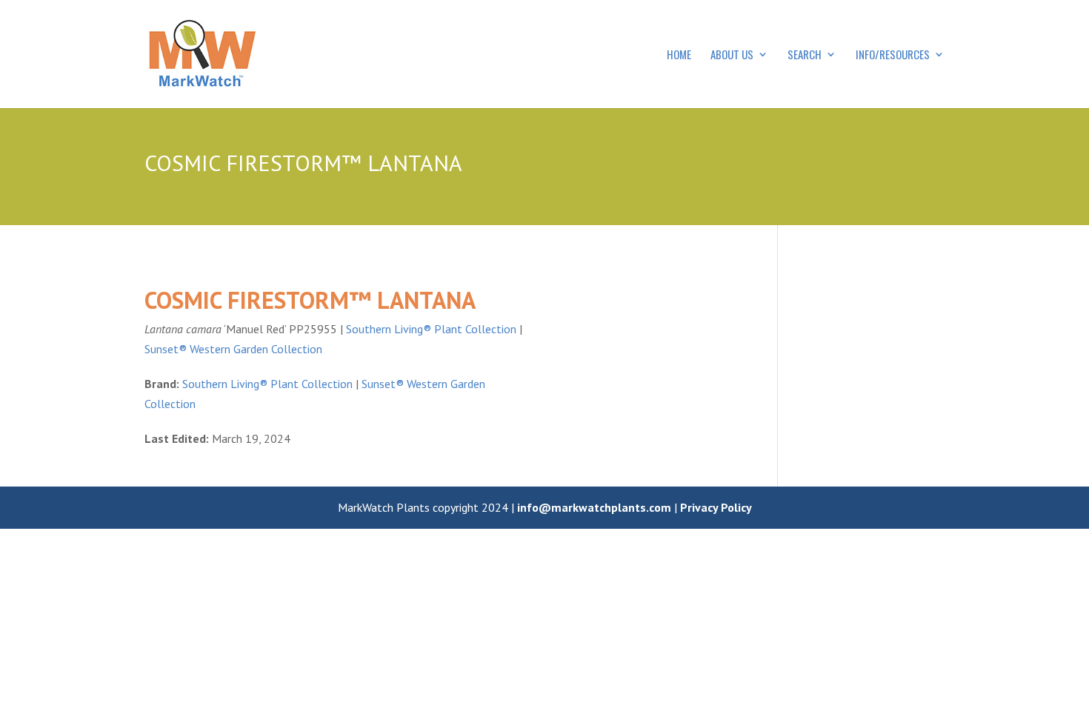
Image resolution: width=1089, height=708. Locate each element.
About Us (731, 55)
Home (679, 55)
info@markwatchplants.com (594, 507)
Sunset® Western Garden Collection (233, 348)
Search (804, 55)
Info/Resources (893, 55)
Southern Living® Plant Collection (431, 328)
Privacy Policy (716, 507)
